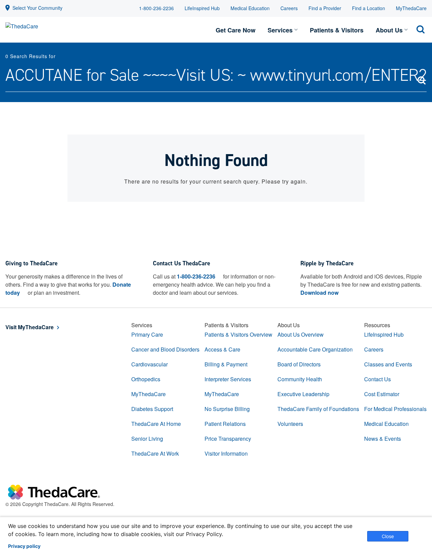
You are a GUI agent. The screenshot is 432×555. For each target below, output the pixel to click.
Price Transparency (228, 438)
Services (280, 30)
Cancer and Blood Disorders (165, 349)
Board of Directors (299, 364)
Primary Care (147, 334)
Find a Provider (324, 8)
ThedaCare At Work (155, 453)
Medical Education (250, 8)
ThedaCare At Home (156, 424)
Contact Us (377, 379)
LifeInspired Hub (202, 8)
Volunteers (290, 424)
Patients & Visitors (336, 30)
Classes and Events (388, 364)
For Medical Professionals (395, 409)
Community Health (299, 379)
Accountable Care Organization (315, 349)
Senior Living (147, 438)
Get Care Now (235, 30)
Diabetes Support (152, 409)
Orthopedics (145, 379)
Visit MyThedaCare (29, 327)
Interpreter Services (228, 379)
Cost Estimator (381, 394)
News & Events (382, 438)
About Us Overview (300, 334)
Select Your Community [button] (37, 7)
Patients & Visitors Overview (238, 334)
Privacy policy (24, 546)
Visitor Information (226, 453)
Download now (319, 292)
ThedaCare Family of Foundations (318, 409)
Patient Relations (225, 424)
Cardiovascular (149, 364)
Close (388, 536)
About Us (389, 30)
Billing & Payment (226, 364)
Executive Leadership (303, 394)
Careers (289, 8)
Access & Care (222, 349)
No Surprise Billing (227, 409)
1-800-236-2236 (156, 8)
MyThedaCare (411, 8)
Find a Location (368, 8)
